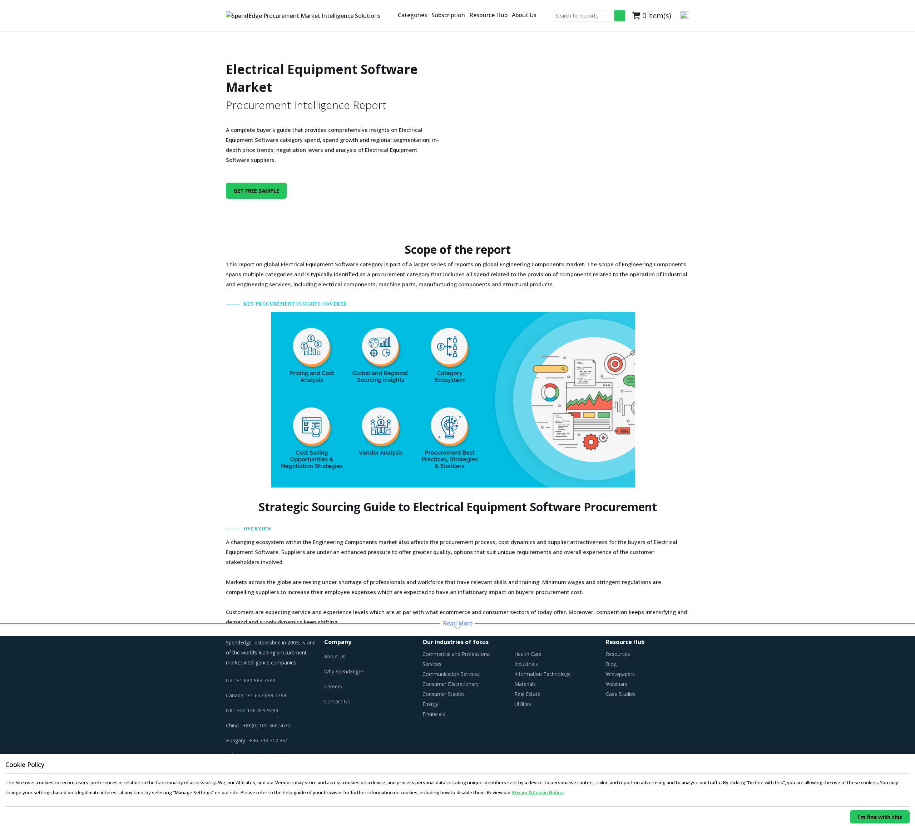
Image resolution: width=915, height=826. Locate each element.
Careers (333, 686)
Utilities (522, 704)
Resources (618, 654)
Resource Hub (488, 15)
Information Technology (542, 674)
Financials (433, 714)
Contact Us (337, 701)
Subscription (448, 15)
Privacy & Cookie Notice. (538, 792)
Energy (430, 704)
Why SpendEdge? (343, 671)
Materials (525, 684)
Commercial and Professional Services (456, 659)
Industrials (526, 664)
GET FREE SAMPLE (256, 190)
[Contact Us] (393, 16)
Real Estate (527, 694)
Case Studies (620, 694)
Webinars (616, 684)
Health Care (527, 654)
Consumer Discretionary (450, 684)
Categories (412, 15)
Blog (611, 664)
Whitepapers (620, 674)
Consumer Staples (443, 694)
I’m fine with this (879, 816)
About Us (524, 15)
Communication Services (451, 674)
